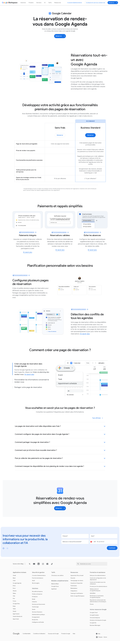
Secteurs (38, 2)
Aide (74, 633)
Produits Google (65, 633)
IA (44, 2)
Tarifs (49, 2)
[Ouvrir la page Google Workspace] (10, 3)
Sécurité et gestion (38, 572)
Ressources (57, 2)
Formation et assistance (97, 572)
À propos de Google (53, 633)
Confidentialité (26, 633)
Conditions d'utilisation (39, 633)
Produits (31, 2)
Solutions (23, 2)
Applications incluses (19, 572)
